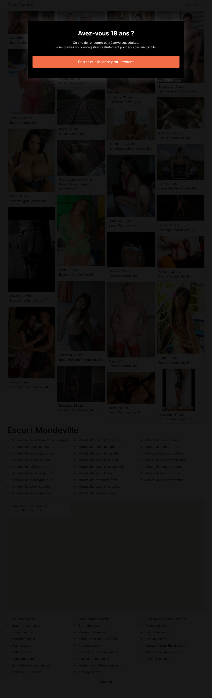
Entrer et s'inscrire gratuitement (106, 62)
